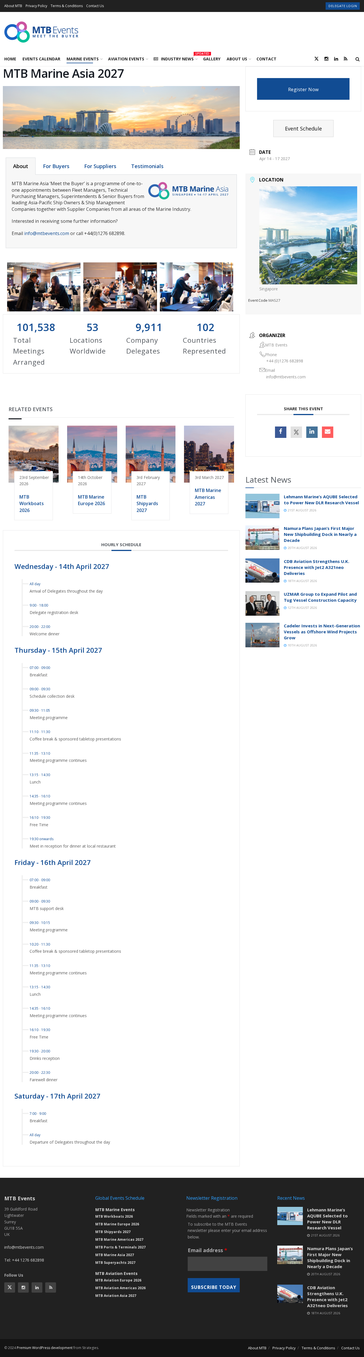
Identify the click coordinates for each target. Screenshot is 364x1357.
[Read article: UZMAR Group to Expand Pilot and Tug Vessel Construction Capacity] (262, 603)
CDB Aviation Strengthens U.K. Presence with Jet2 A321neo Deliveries (316, 567)
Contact (266, 59)
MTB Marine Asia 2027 (114, 1254)
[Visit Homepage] (41, 32)
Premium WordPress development (45, 1347)
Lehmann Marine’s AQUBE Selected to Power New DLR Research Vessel (321, 499)
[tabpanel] (121, 211)
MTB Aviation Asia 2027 (115, 1295)
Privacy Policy (36, 5)
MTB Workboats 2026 (31, 503)
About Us (237, 59)
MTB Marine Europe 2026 (91, 500)
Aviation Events (126, 59)
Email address (207, 1250)
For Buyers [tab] (56, 166)
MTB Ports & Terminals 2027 (120, 1247)
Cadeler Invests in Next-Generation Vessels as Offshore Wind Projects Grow (322, 631)
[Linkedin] (312, 432)
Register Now (303, 89)
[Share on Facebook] (280, 432)
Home (10, 59)
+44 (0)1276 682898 (284, 361)
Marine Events (83, 59)
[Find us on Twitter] (316, 59)
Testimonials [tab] (147, 166)
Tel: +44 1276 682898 (24, 1260)
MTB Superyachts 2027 (115, 1262)
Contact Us (95, 5)
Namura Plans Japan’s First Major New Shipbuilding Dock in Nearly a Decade (320, 534)
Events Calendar (41, 59)
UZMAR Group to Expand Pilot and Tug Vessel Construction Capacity (320, 597)
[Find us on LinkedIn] (336, 59)
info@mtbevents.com (46, 233)
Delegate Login (342, 6)
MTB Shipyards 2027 (147, 503)
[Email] (327, 432)
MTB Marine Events (115, 1209)
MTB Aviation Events (116, 1273)
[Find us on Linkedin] (37, 1287)
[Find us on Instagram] (326, 59)
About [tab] (20, 166)
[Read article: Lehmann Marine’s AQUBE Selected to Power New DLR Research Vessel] (262, 506)
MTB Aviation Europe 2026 (118, 1280)
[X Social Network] (296, 432)
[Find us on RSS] (346, 59)
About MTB (13, 5)
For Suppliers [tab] (100, 166)
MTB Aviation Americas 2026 (120, 1287)
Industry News (179, 58)
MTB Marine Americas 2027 (208, 497)
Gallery (211, 59)
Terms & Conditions (67, 5)
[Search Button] (357, 59)
